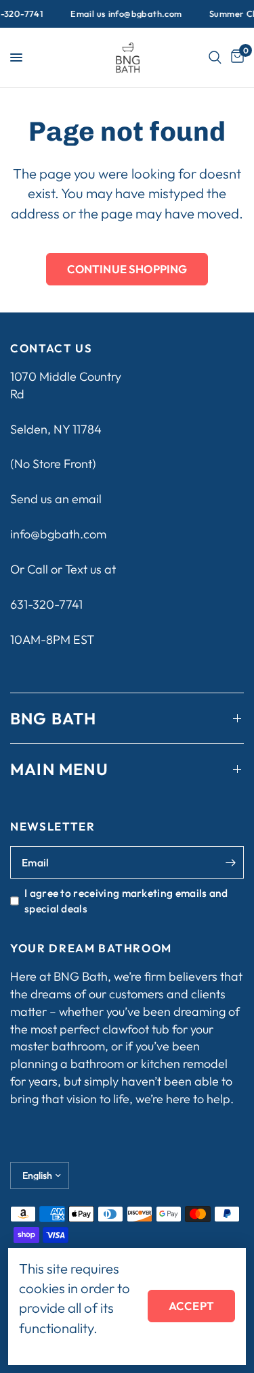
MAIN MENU (59, 769)
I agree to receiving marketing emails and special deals (126, 900)
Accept (191, 1306)
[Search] (215, 57)
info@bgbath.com (58, 534)
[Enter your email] (230, 862)
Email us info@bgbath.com (121, 13)
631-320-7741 (46, 604)
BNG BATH (53, 718)
